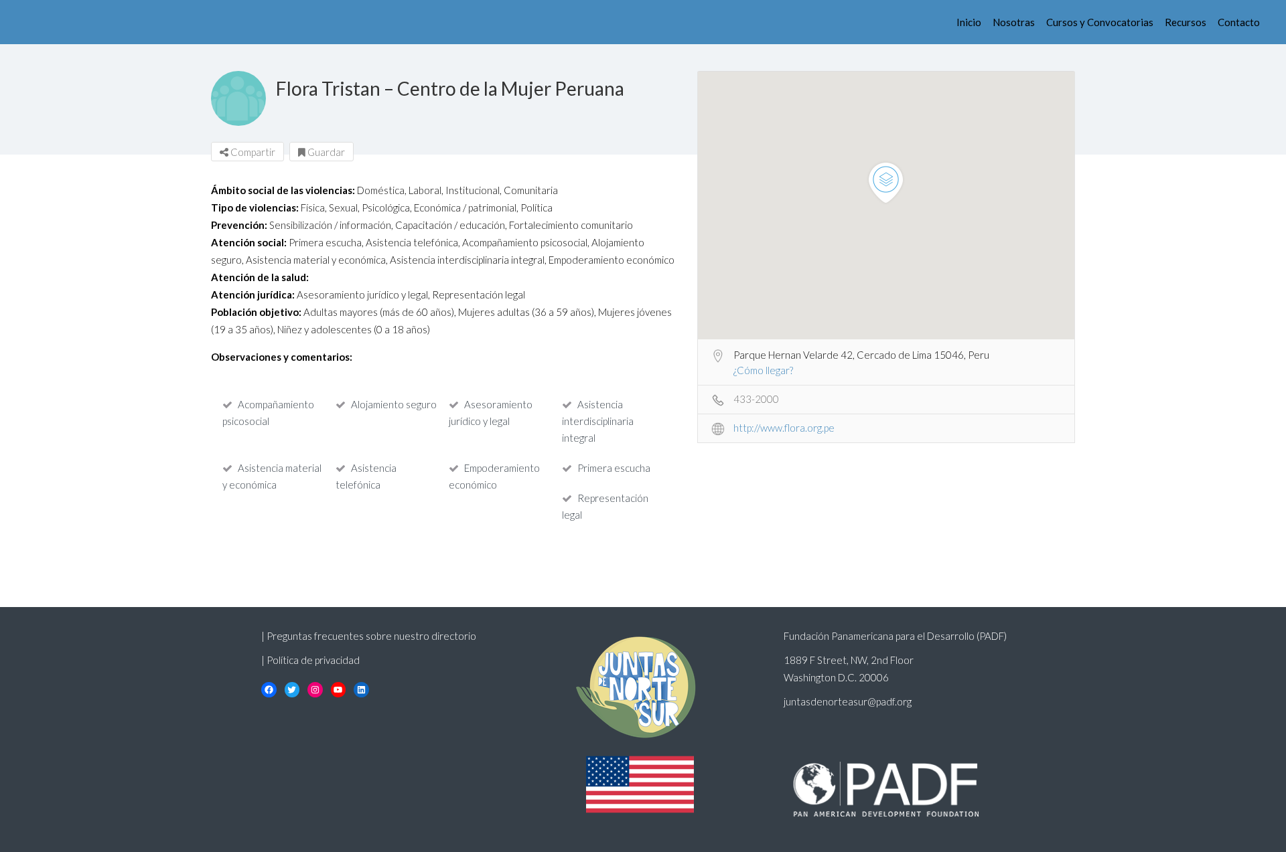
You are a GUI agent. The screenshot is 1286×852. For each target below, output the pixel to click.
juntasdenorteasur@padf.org (848, 701)
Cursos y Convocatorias (1099, 22)
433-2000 (756, 399)
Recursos (1185, 22)
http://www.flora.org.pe (784, 428)
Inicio (968, 22)
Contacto (1239, 22)
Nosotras (1014, 22)
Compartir (251, 152)
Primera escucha (613, 468)
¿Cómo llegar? (763, 370)
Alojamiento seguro (394, 404)
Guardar (325, 152)
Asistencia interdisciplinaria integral (598, 421)
